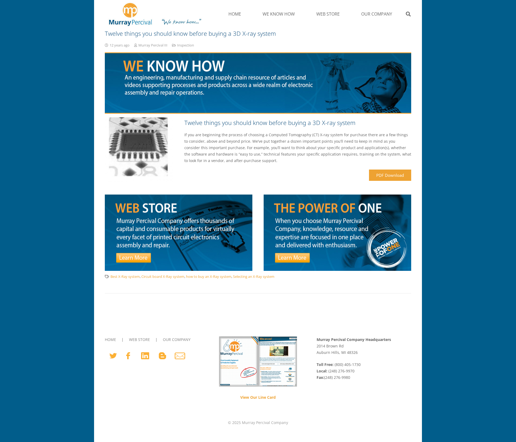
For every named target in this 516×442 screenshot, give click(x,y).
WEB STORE (139, 339)
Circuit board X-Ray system (162, 276)
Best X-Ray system (125, 276)
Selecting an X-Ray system (253, 276)
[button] (297, 14)
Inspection (185, 45)
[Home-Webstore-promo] (178, 233)
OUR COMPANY (177, 339)
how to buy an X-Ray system (208, 276)
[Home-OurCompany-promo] (337, 233)
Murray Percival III (152, 45)
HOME (110, 339)
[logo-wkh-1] (154, 14)
